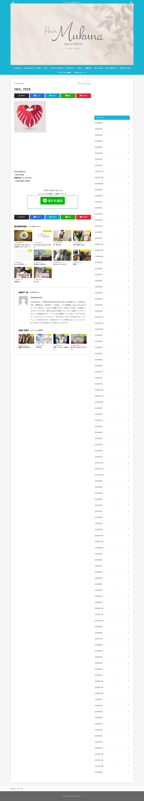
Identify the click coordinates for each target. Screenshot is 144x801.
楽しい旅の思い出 (111, 68)
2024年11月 (99, 250)
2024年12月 (99, 244)
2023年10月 (99, 329)
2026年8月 (98, 123)
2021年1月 (98, 529)
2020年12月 (99, 535)
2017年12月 (99, 754)
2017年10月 (99, 766)
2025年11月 (99, 177)
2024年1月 (98, 311)
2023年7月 (98, 347)
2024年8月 (98, 268)
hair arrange (98, 68)
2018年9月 (98, 699)
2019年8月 (98, 633)
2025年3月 (98, 226)
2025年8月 (98, 195)
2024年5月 (98, 286)
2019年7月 (98, 639)
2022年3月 (98, 444)
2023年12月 (99, 317)
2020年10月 (99, 548)
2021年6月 (98, 499)
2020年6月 (98, 572)
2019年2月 (98, 669)
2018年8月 (98, 705)
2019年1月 (98, 675)
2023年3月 (98, 371)
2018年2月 (98, 742)
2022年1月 (98, 456)
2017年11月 (99, 760)
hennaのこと (70, 68)
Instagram (17, 68)
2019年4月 (98, 657)
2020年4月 (98, 584)
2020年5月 (98, 578)
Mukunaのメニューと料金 (32, 68)
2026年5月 (98, 141)
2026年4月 (98, 147)
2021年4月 (98, 511)
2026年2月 (98, 159)
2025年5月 (98, 214)
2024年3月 (98, 299)
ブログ (45, 68)
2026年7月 (98, 129)
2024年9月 (98, 262)
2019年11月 (99, 614)
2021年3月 (98, 517)
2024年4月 (98, 293)
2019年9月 (98, 626)
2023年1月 (98, 384)
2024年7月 (98, 274)
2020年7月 (98, 566)
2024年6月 (98, 280)
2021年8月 (98, 487)
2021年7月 (98, 493)
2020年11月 (99, 541)
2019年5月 (98, 651)
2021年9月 (98, 481)
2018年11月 (99, 687)
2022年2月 (98, 450)
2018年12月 (99, 681)
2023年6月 (98, 353)
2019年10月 (99, 620)
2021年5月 (98, 505)
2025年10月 (99, 183)
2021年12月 (99, 463)
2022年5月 (98, 432)
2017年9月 (98, 772)
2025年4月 (98, 220)
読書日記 (88, 68)
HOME (14, 789)
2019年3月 (98, 663)
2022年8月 (98, 414)
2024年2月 (98, 305)
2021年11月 (99, 469)
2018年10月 (99, 693)
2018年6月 (98, 717)
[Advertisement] (52, 151)
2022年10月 (99, 402)
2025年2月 (98, 232)
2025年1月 (98, 238)
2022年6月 (98, 426)
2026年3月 (98, 153)
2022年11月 (99, 396)
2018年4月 (98, 730)
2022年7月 (98, 420)
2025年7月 (98, 202)
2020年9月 (98, 554)
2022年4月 (98, 438)
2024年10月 (99, 256)
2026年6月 (98, 135)
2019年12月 (99, 608)
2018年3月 (98, 736)
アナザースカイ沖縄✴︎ (64, 73)
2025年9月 (98, 189)
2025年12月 (99, 171)
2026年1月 (98, 165)
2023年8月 (98, 341)
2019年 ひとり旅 (125, 68)
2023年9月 (98, 335)
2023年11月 (99, 323)
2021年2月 (98, 523)
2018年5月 (98, 724)
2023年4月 (98, 365)
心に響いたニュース (80, 73)
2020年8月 (98, 560)
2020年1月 (98, 602)
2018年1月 (98, 748)
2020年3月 (98, 590)
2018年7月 (98, 711)
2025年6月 (98, 208)
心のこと (80, 68)
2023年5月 (98, 359)
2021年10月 (99, 475)
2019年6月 (98, 645)
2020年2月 (98, 596)
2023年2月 (98, 378)
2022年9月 (98, 408)
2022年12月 (99, 390)
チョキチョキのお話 (56, 68)
